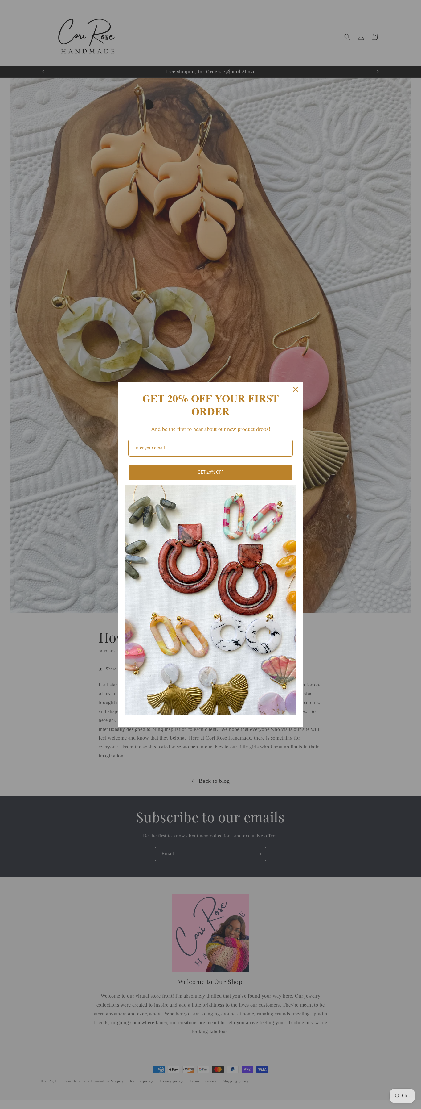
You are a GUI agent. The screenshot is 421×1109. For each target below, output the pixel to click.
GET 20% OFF (210, 472)
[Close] (295, 389)
